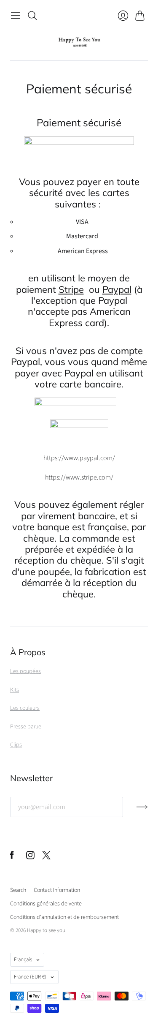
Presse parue (25, 726)
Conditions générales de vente (46, 903)
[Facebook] (12, 857)
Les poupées (25, 671)
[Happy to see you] (79, 42)
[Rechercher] (32, 16)
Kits (14, 690)
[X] (46, 857)
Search (18, 890)
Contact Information (57, 890)
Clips (16, 745)
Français (23, 959)
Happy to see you (46, 930)
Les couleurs (25, 708)
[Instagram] (30, 857)
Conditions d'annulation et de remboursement (64, 917)
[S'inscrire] (142, 810)
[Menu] (15, 16)
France (30, 977)
